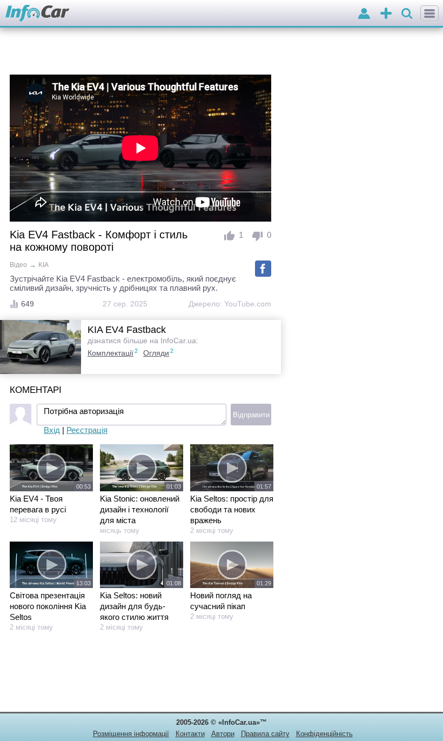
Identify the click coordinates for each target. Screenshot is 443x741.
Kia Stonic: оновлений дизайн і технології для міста (139, 509)
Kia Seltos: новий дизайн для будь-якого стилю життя (134, 606)
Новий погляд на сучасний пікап (221, 601)
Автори (222, 734)
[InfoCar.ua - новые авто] (37, 14)
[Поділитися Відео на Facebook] (263, 269)
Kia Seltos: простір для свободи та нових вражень (231, 509)
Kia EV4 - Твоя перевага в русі (38, 504)
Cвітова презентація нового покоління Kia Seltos (48, 606)
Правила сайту (265, 734)
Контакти (190, 734)
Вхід (52, 430)
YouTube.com (247, 303)
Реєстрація (87, 430)
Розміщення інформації (131, 734)
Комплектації (110, 353)
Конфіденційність (324, 734)
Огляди (156, 353)
